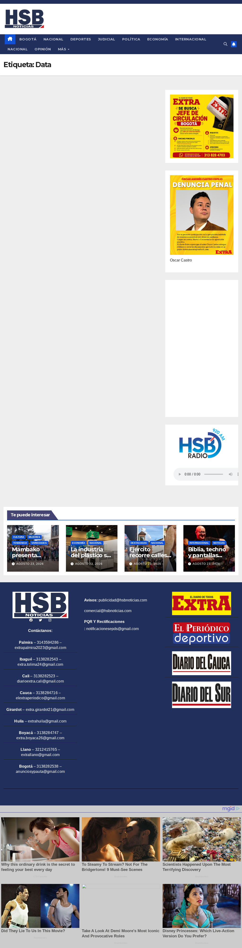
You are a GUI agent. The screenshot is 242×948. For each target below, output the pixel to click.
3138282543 (47, 659)
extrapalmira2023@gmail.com (40, 648)
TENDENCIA (20, 543)
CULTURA (18, 537)
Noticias (219, 543)
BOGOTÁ (28, 39)
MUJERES (34, 537)
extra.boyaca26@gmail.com (40, 738)
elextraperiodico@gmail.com (40, 698)
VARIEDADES (39, 543)
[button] (225, 44)
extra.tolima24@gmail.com (40, 664)
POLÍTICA (131, 39)
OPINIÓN (43, 49)
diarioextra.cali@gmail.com (40, 681)
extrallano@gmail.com (40, 755)
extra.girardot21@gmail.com (50, 710)
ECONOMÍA (157, 39)
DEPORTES (80, 39)
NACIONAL (53, 39)
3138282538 (47, 766)
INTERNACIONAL (191, 39)
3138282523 (44, 676)
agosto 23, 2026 (30, 563)
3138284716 (47, 693)
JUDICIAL (106, 39)
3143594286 (48, 642)
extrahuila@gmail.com (47, 721)
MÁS (62, 49)
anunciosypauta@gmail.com (40, 772)
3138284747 (48, 733)
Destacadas (139, 543)
